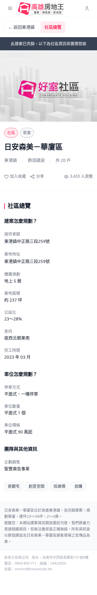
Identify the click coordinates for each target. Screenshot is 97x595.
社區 (11, 132)
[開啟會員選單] (87, 8)
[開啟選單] (10, 8)
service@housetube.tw (33, 569)
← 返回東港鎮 (21, 27)
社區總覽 (53, 27)
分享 (40, 176)
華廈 (27, 132)
